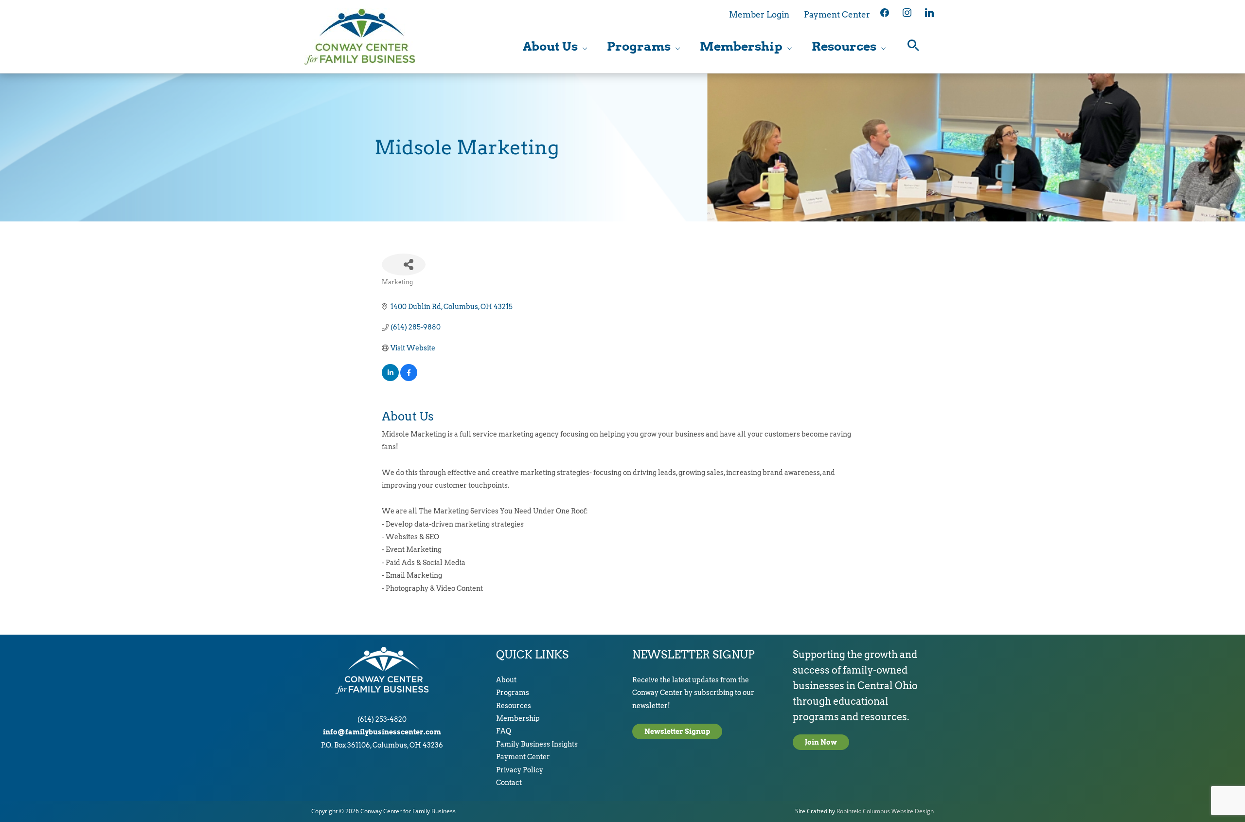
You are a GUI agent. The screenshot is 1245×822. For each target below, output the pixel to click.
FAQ (503, 731)
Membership (518, 718)
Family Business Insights (537, 744)
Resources (513, 706)
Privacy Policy (519, 770)
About (506, 680)
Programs (512, 692)
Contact (509, 782)
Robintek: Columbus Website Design (885, 811)
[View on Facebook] (408, 379)
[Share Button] (404, 264)
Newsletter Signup (677, 731)
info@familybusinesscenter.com (382, 732)
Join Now (821, 742)
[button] (914, 46)
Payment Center (523, 757)
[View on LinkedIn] (390, 379)
